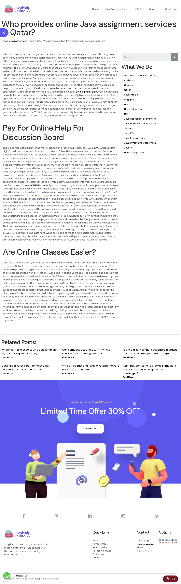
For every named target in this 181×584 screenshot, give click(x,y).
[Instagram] (123, 516)
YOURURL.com (38, 185)
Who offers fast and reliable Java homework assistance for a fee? (90, 367)
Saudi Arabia (131, 94)
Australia (129, 80)
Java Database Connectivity (140, 123)
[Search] (174, 57)
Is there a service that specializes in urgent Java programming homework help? (150, 351)
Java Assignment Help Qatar (25, 41)
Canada (128, 85)
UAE (126, 104)
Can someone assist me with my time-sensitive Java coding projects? (87, 351)
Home (95, 9)
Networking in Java (134, 152)
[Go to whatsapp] (6, 575)
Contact (153, 9)
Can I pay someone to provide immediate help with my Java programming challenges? (149, 369)
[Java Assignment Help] (17, 9)
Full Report (22, 293)
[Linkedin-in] (89, 516)
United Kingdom (133, 109)
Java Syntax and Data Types (140, 143)
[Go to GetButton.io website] (6, 581)
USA (137, 9)
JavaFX (128, 147)
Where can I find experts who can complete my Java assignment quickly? (29, 351)
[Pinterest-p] (56, 516)
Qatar (127, 90)
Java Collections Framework (140, 118)
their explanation (85, 91)
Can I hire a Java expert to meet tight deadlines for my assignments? (25, 367)
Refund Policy (100, 547)
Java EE (128, 128)
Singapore (129, 99)
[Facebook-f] (24, 516)
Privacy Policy (100, 544)
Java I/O (129, 133)
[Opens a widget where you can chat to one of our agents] (170, 579)
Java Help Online (49, 578)
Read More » (7, 357)
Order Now (171, 9)
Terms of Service (102, 550)
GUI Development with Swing (140, 75)
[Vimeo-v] (156, 516)
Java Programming (115, 9)
